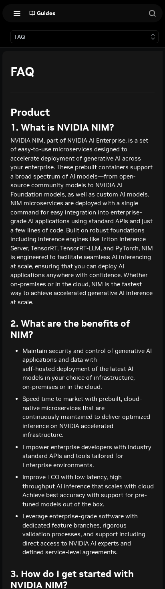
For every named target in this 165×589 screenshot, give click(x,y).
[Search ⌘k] (152, 13)
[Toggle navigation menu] (16, 13)
